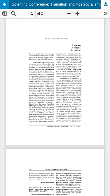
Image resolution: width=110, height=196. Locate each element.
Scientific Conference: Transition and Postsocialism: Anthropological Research (61, 4)
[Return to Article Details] (4, 4)
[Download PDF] (105, 4)
